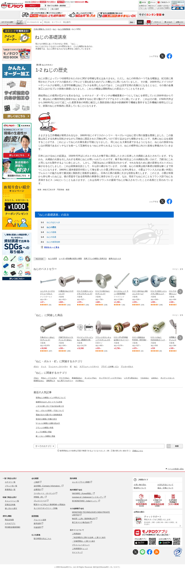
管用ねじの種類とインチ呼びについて (51, 398)
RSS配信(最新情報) (12, 527)
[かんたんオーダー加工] (16, 119)
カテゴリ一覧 (10, 482)
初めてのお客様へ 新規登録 (56, 5)
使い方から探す (11, 508)
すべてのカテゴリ (33, 22)
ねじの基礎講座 (64, 29)
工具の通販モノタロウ (42, 29)
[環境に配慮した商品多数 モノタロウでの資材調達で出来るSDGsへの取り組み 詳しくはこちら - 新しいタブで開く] (16, 279)
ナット (43, 366)
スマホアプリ (10, 523)
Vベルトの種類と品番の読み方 (48, 423)
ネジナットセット (167, 378)
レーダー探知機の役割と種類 (70, 258)
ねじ (54, 29)
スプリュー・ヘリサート (89, 366)
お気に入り (179, 22)
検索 (140, 22)
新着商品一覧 (10, 490)
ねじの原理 (52, 258)
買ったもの (168, 22)
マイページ (29, 9)
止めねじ (154, 378)
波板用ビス (50, 381)
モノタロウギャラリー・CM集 (46, 508)
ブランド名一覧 (11, 486)
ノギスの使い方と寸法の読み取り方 (50, 406)
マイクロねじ (64, 378)
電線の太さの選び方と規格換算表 (49, 415)
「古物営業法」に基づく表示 (83, 541)
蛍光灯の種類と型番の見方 (46, 419)
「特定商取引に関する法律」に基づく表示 (89, 537)
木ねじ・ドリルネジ (49, 378)
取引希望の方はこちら (42, 539)
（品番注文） (19, 22)
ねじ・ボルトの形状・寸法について (50, 410)
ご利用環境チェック (80, 549)
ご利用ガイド (143, 480)
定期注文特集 (10, 505)
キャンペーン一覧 (12, 501)
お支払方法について (165, 485)
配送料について (140, 488)
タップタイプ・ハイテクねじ (110, 378)
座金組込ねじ (77, 378)
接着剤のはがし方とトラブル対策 (49, 402)
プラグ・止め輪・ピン (110, 366)
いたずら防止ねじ (131, 378)
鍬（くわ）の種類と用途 (45, 436)
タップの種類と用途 (44, 432)
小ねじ (36, 378)
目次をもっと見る (51, 247)
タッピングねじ (91, 378)
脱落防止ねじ (39, 381)
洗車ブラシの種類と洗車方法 (95, 258)
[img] (13, 5)
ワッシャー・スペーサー (58, 366)
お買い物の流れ (140, 485)
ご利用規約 (76, 534)
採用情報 (35, 516)
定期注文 (43, 9)
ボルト (36, 366)
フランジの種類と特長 (44, 428)
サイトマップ (77, 552)
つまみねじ (144, 378)
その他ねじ (79, 381)
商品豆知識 (9, 520)
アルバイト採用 (40, 520)
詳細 (131, 22)
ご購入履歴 (54, 9)
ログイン (33, 5)
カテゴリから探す (7, 22)
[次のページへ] (180, 291)
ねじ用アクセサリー (65, 381)
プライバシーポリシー (81, 545)
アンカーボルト (127, 366)
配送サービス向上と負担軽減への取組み (49, 504)
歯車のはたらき (115, 258)
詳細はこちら (137, 451)
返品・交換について (165, 488)
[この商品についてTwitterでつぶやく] (135, 554)
